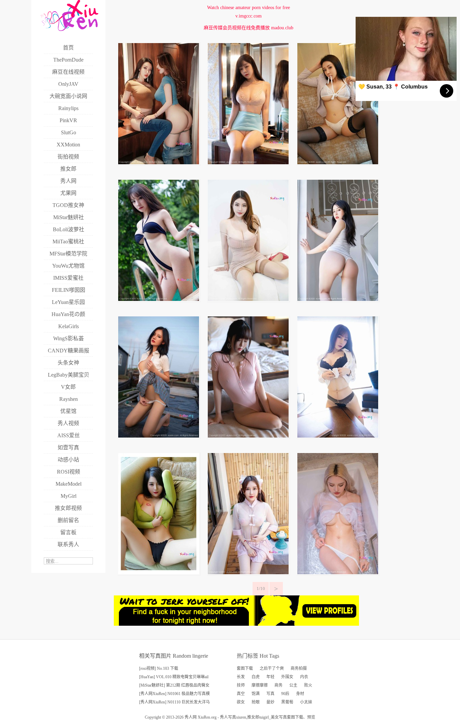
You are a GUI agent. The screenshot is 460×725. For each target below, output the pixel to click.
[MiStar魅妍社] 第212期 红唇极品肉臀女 (174, 685)
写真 (270, 693)
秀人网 (191, 717)
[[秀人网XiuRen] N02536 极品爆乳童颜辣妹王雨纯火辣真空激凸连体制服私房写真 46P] (248, 436)
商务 (278, 685)
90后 (285, 693)
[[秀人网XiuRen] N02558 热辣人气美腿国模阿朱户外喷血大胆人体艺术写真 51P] (158, 436)
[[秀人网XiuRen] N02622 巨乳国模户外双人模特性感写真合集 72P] (158, 162)
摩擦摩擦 (260, 685)
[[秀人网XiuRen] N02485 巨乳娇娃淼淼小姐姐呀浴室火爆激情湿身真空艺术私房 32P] (337, 572)
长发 (241, 677)
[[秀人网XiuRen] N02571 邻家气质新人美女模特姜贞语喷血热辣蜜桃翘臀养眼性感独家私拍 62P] (337, 299)
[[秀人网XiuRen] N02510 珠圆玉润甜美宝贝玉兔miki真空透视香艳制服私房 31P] (248, 572)
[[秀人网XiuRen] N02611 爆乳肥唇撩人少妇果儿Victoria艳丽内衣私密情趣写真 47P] (337, 162)
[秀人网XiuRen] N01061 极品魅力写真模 (174, 693)
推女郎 (253, 717)
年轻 (270, 677)
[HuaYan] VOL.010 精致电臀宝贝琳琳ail (173, 677)
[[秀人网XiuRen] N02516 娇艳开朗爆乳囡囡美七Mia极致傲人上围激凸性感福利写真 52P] (158, 572)
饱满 (256, 693)
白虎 (256, 677)
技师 (241, 685)
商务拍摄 (299, 668)
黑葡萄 (287, 702)
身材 (300, 693)
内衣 (304, 677)
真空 (241, 693)
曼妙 (270, 702)
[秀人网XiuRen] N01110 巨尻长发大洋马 (174, 702)
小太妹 (306, 702)
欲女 (241, 702)
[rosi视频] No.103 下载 (158, 668)
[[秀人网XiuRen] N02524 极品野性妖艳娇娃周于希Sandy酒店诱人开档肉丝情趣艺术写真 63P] (337, 436)
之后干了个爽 (272, 668)
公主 (293, 685)
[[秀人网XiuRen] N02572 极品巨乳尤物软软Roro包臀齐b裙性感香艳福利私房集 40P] (248, 299)
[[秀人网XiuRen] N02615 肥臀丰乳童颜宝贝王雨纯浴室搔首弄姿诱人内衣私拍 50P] (248, 162)
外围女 (287, 677)
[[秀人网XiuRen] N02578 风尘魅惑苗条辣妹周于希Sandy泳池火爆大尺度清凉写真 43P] (158, 299)
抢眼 (256, 702)
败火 (308, 685)
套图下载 (245, 668)
